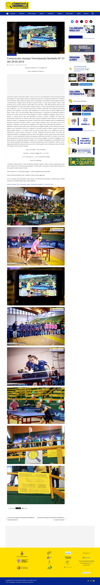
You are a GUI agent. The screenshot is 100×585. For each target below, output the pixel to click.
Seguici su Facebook (75, 37)
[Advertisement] (36, 85)
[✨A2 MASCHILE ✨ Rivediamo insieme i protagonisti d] (81, 78)
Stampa (59, 13)
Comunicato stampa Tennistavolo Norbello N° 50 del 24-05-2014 (21, 519)
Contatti (86, 13)
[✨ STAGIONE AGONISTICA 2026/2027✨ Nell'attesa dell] (90, 78)
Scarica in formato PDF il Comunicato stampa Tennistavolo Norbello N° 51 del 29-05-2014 (30, 184)
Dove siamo (69, 13)
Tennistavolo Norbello (22, 65)
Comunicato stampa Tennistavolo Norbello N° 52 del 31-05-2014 (50, 519)
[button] (16, 13)
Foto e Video (31, 13)
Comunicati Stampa (12, 54)
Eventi (41, 13)
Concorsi (50, 13)
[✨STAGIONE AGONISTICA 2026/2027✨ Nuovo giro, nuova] (73, 78)
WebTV (79, 13)
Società (12, 13)
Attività (21, 13)
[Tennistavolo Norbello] (7, 13)
